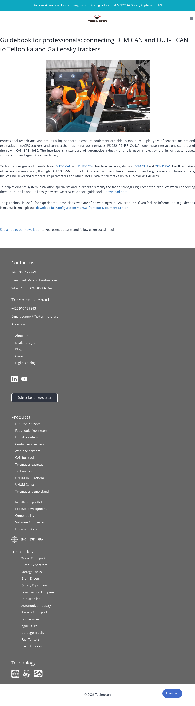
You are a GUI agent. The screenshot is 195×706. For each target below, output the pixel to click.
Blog (18, 349)
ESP (32, 539)
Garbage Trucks (32, 633)
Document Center (28, 529)
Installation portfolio (30, 502)
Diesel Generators (34, 565)
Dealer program (26, 343)
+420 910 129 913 (23, 308)
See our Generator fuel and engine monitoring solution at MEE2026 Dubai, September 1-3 (97, 5)
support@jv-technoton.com (41, 316)
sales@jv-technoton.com (39, 280)
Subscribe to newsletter (35, 397)
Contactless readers (29, 444)
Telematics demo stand (32, 491)
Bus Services (30, 619)
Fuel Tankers (30, 639)
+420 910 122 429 (23, 272)
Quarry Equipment (34, 585)
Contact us (22, 262)
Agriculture (29, 626)
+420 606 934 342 (40, 288)
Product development (31, 509)
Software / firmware (29, 522)
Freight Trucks (31, 646)
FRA (40, 539)
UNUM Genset (25, 485)
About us (21, 336)
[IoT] (15, 674)
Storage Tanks (31, 572)
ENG (23, 539)
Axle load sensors (27, 451)
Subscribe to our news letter (20, 229)
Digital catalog (25, 363)
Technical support (30, 299)
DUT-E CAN (63, 166)
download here (116, 192)
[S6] (38, 673)
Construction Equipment (39, 592)
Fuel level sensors (28, 424)
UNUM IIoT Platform (29, 478)
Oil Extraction (31, 599)
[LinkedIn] (14, 380)
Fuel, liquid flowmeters (31, 431)
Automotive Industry (36, 606)
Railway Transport (34, 612)
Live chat (172, 693)
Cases (19, 356)
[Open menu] (191, 18)
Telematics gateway (29, 464)
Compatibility (24, 515)
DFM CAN (141, 166)
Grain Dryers (30, 578)
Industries (22, 551)
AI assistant (19, 324)
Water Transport (33, 558)
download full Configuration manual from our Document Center (82, 208)
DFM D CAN (163, 166)
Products (20, 417)
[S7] (26, 674)
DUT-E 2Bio (86, 166)
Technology (23, 471)
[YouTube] (24, 380)
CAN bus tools (25, 458)
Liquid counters (26, 437)
